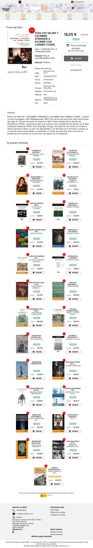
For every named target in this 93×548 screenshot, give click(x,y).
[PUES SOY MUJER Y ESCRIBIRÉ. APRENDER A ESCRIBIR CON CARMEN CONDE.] (20, 50)
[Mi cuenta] (72, 2)
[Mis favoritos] (68, 8)
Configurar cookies (57, 515)
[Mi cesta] (72, 8)
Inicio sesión (79, 2)
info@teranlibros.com (25, 514)
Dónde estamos (56, 534)
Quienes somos (56, 532)
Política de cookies (57, 512)
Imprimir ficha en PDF (17, 72)
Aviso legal (54, 510)
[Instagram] (20, 2)
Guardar (77, 65)
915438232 (21, 510)
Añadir (77, 58)
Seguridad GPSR (76, 70)
